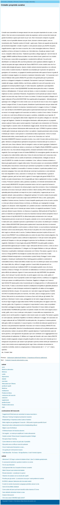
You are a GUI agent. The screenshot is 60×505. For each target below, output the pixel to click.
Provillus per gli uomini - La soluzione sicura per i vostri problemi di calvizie (23, 478)
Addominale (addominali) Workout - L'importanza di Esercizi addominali (27, 357)
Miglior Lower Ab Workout (9, 428)
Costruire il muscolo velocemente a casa (16, 360)
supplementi (5, 400)
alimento (16, 1)
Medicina (4, 388)
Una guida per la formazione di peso (12, 450)
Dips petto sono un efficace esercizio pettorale (15, 444)
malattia (10, 1)
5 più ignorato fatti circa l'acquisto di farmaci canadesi (17, 467)
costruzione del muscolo (8, 395)
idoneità (32, 1)
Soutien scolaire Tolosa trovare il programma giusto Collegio (19, 436)
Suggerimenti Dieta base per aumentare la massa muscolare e (19, 414)
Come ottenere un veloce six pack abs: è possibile (16, 441)
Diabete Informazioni (8, 495)
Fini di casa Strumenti (8, 464)
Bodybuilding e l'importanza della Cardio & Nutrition (16, 419)
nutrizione (4, 397)
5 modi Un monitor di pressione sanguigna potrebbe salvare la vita (20, 484)
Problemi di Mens (7, 393)
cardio (3, 374)
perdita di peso (6, 402)
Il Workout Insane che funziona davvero (13, 430)
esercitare (4, 381)
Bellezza (4, 372)
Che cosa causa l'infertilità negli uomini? (13, 497)
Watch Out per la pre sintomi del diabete (13, 470)
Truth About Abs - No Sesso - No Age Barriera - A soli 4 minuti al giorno (21, 452)
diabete (4, 379)
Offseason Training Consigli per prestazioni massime (17, 417)
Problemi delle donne (8, 404)
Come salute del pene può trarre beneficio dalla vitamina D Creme (20, 489)
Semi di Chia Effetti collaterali (10, 486)
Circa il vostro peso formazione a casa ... (13, 447)
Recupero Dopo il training (9, 439)
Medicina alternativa (7, 369)
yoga (3, 407)
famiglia (26, 1)
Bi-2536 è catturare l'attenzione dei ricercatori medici (16, 481)
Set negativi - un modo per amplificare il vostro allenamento (18, 433)
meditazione (5, 390)
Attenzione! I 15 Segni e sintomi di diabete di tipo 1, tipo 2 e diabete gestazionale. (24, 459)
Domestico (4, 1)
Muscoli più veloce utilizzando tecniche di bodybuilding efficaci (19, 425)
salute (21, 1)
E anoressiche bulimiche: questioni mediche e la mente (17, 462)
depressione (5, 376)
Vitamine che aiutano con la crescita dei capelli (15, 475)
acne (3, 367)
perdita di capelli (6, 386)
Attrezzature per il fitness (9, 383)
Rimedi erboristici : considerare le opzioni (13, 473)
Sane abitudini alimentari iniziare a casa (13, 492)
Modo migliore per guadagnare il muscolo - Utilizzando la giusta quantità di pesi (24, 422)
